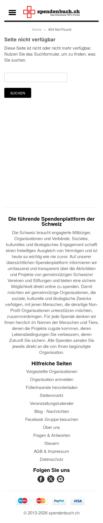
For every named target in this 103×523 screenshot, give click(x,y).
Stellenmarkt (51, 395)
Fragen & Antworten (51, 435)
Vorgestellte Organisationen (51, 371)
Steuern (51, 443)
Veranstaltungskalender (52, 403)
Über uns (51, 427)
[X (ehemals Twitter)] (51, 482)
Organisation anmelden (51, 379)
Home (36, 29)
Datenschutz (52, 459)
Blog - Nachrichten (51, 411)
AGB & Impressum (51, 451)
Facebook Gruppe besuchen (51, 419)
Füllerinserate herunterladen (52, 387)
